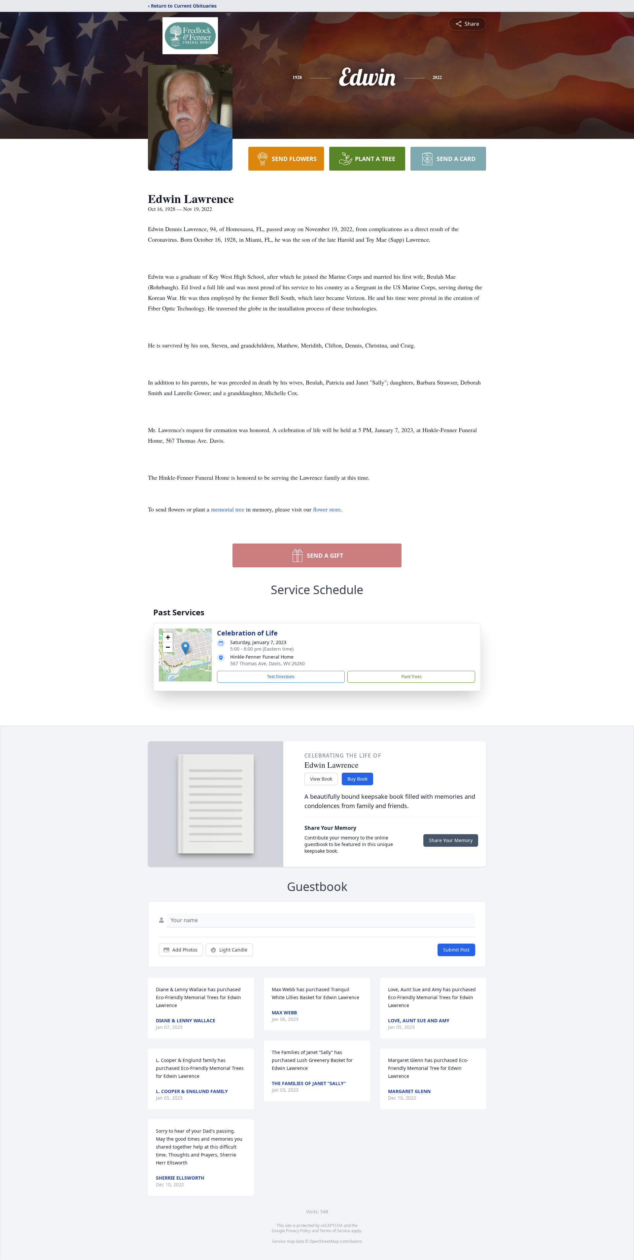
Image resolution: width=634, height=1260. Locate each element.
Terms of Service (335, 1231)
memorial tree (227, 509)
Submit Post (456, 950)
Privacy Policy (298, 1231)
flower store (327, 509)
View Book (321, 779)
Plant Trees (411, 676)
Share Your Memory (451, 840)
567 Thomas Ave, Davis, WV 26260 (267, 663)
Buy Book (357, 779)
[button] (185, 648)
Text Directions (281, 676)
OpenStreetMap (324, 1241)
